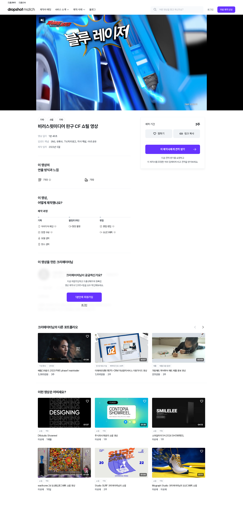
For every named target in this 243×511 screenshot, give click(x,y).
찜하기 (161, 133)
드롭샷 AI (22, 2)
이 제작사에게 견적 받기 (172, 149)
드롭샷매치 (12, 2)
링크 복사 (189, 133)
